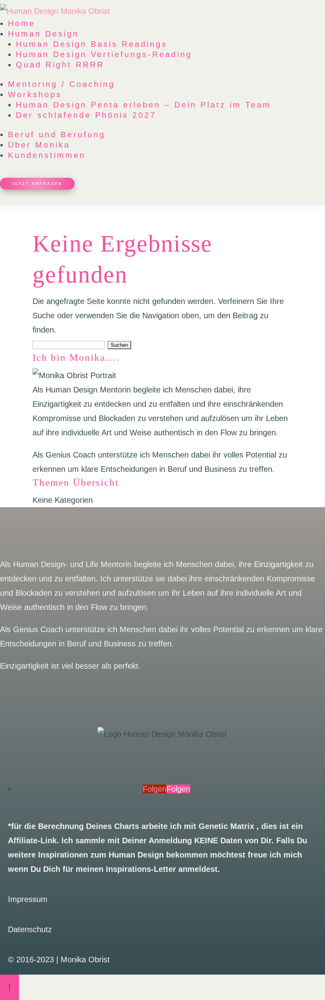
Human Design (43, 33)
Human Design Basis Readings (91, 44)
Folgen (178, 789)
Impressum (28, 899)
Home (21, 23)
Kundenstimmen (47, 155)
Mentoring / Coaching (61, 84)
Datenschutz (30, 929)
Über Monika (39, 144)
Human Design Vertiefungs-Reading (104, 54)
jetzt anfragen (37, 184)
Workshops (35, 94)
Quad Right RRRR (60, 64)
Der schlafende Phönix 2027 (86, 115)
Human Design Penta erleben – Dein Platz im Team (143, 104)
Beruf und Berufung (56, 134)
